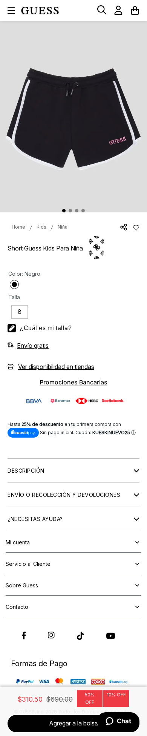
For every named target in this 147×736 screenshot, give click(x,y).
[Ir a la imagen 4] (83, 210)
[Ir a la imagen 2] (70, 210)
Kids (41, 227)
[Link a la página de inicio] (18, 227)
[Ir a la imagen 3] (76, 210)
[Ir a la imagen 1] (64, 210)
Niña (62, 227)
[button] (101, 10)
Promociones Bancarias (73, 382)
